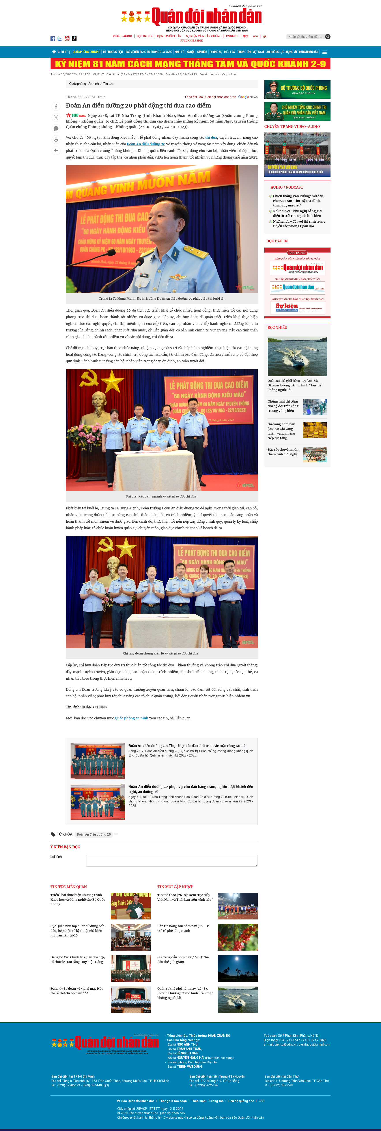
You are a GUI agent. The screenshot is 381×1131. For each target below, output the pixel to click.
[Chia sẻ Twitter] (56, 117)
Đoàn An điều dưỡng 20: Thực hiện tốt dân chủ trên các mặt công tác (185, 746)
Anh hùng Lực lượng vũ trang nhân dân (292, 52)
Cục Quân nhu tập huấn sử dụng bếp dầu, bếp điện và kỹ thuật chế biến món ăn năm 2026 (77, 930)
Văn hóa (202, 52)
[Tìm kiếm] (328, 36)
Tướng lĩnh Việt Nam (250, 52)
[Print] (56, 139)
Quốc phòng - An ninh (86, 52)
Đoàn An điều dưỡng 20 (146, 144)
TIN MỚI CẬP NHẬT (174, 887)
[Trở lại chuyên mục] (56, 150)
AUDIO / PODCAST (287, 187)
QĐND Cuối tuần (169, 36)
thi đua (211, 137)
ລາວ (255, 36)
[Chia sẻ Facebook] (56, 106)
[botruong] (297, 89)
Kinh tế (179, 52)
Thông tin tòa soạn (173, 1101)
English (232, 36)
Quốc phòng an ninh (131, 718)
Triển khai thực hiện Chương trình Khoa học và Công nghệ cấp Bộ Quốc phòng (77, 899)
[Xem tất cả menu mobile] (324, 51)
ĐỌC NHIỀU (277, 327)
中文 (245, 36)
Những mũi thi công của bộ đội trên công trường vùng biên (283, 406)
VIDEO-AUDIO (122, 36)
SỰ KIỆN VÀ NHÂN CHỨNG (203, 36)
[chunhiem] (297, 111)
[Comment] (56, 128)
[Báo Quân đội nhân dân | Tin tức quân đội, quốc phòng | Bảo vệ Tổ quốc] (190, 18)
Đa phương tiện (113, 52)
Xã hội (190, 52)
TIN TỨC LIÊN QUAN (68, 887)
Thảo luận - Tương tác (207, 1101)
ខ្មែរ (264, 36)
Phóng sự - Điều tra (222, 52)
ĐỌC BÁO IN (145, 36)
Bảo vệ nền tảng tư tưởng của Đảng (148, 52)
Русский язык (191, 40)
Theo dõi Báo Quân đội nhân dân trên (210, 97)
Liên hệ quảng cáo (241, 1101)
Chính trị (64, 52)
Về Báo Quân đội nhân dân (136, 1101)
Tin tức (108, 84)
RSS (261, 1101)
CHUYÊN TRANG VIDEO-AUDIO (292, 126)
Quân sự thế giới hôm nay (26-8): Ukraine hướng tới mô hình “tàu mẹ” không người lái (185, 993)
